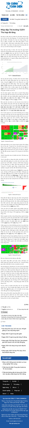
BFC (14, 222)
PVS (24, 119)
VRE (2, 119)
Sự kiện (12, 15)
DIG (8, 289)
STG (19, 107)
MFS (7, 99)
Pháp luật (17, 390)
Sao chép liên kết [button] (23, 309)
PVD (2, 121)
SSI (21, 105)
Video (12, 393)
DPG (24, 107)
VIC (26, 87)
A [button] (18, 26)
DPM (24, 221)
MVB (27, 121)
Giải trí (4, 393)
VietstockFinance (16, 75)
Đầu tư (14, 387)
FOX (19, 97)
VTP (16, 107)
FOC (16, 99)
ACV (12, 110)
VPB (2, 85)
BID (27, 83)
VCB (10, 82)
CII (17, 212)
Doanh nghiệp (6, 390)
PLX (16, 119)
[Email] (24, 26)
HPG (2, 149)
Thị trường (12, 23)
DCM (5, 222)
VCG (21, 110)
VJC (20, 176)
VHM (2, 88)
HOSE (7, 53)
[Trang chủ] (14, 5)
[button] (26, 26)
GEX (27, 212)
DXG (10, 233)
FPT (7, 173)
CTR (5, 97)
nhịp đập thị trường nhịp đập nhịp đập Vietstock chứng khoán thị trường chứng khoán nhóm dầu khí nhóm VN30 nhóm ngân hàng (14, 317)
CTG (6, 85)
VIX (27, 105)
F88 (2, 110)
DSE (10, 107)
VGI (2, 97)
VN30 (19, 170)
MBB (12, 206)
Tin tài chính (20, 15)
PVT (17, 121)
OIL (10, 121)
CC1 (24, 110)
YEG (27, 97)
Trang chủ (5, 15)
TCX (4, 110)
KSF (9, 119)
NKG (15, 219)
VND (24, 105)
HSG (24, 219)
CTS (7, 107)
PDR (19, 233)
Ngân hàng (6, 387)
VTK (10, 97)
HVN (15, 110)
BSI (5, 107)
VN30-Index (15, 175)
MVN (18, 110)
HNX (2, 56)
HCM (2, 107)
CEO (2, 233)
